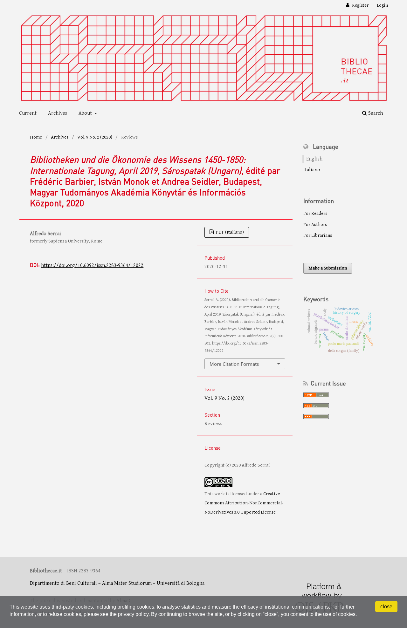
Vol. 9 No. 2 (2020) (94, 137)
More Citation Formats (234, 364)
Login (382, 5)
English (314, 159)
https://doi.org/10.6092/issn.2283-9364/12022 (92, 266)
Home (36, 137)
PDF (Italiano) (229, 232)
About (86, 113)
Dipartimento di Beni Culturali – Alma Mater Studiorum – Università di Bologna (117, 583)
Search (375, 113)
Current (28, 113)
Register (360, 5)
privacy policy (133, 614)
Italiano (311, 170)
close (386, 606)
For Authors (315, 224)
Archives (57, 113)
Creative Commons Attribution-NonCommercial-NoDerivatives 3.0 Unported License (243, 503)
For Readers (315, 213)
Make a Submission (327, 268)
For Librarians (317, 235)
